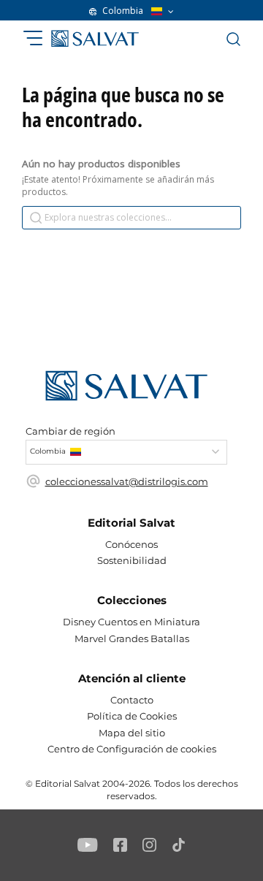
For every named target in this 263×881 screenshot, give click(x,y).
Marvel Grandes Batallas (132, 638)
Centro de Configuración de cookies (131, 749)
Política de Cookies (132, 716)
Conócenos (131, 544)
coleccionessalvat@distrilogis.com (126, 481)
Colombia (122, 11)
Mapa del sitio (132, 733)
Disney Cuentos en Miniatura (131, 622)
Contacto (131, 700)
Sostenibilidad (132, 560)
